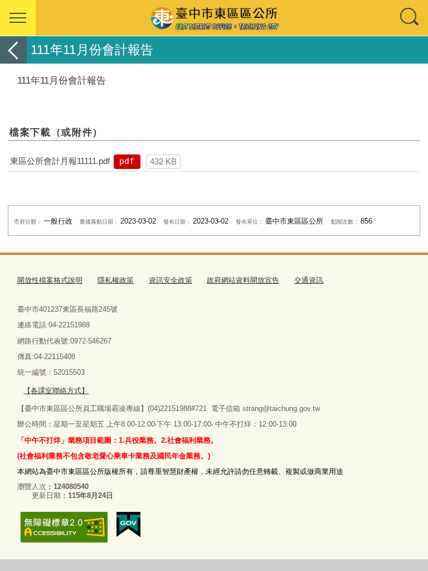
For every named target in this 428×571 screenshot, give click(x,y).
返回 (13, 50)
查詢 (410, 18)
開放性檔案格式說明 (49, 280)
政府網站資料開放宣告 (243, 280)
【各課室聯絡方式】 (56, 390)
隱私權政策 (116, 280)
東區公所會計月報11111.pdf (60, 161)
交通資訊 (308, 280)
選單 (18, 18)
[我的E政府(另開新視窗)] (128, 525)
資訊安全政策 (170, 280)
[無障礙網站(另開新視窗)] (64, 527)
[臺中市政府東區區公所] (214, 17)
